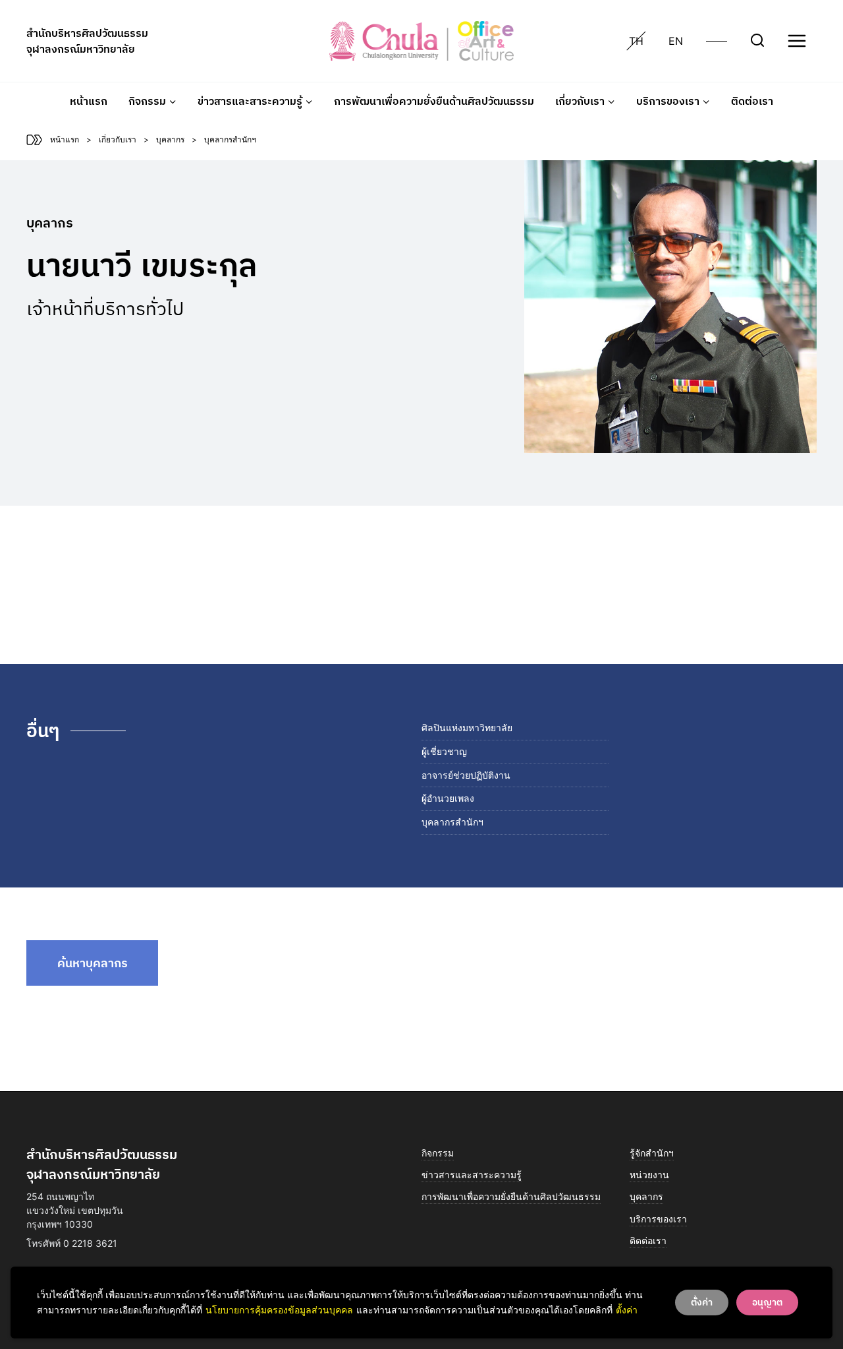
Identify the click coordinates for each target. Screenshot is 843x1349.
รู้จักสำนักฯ (652, 1152)
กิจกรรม (438, 1152)
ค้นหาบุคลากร (92, 963)
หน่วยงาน (649, 1174)
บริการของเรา (658, 1218)
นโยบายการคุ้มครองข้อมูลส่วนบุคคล (279, 1309)
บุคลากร (646, 1196)
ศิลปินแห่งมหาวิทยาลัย (467, 727)
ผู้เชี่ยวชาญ (444, 751)
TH (636, 40)
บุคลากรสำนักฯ (452, 821)
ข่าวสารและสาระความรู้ (472, 1174)
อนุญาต (767, 1302)
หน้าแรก (88, 100)
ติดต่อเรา (752, 100)
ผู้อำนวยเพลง (448, 798)
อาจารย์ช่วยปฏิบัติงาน (466, 775)
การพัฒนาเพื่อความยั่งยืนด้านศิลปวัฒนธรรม (434, 100)
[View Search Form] (757, 41)
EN (675, 40)
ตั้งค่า (627, 1309)
